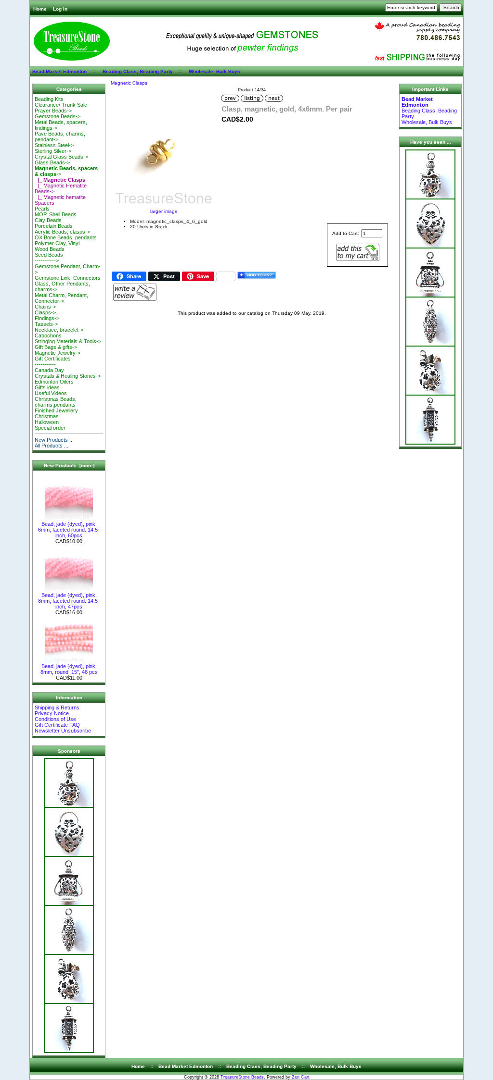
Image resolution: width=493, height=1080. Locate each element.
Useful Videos (51, 393)
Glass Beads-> (52, 162)
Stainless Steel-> (54, 145)
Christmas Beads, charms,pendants (56, 402)
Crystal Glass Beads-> (61, 157)
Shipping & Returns (57, 707)
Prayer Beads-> (53, 110)
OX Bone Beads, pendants (66, 237)
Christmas (47, 416)
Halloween (47, 422)
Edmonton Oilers (54, 382)
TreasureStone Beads (242, 1077)
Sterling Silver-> (53, 151)
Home (40, 9)
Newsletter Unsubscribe (63, 730)
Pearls (42, 208)
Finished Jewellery (56, 410)
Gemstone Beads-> (57, 116)
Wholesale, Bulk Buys (214, 71)
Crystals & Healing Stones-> (68, 376)
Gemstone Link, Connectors (68, 278)
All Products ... (51, 445)
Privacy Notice (52, 713)
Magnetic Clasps (129, 83)
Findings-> (47, 318)
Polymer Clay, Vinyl (57, 243)
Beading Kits (49, 99)
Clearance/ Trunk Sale (61, 105)
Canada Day (49, 370)
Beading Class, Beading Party (138, 71)
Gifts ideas (47, 387)
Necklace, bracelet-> (59, 330)
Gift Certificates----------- (53, 361)
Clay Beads (48, 220)
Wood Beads (50, 249)
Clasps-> (45, 312)
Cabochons (48, 335)
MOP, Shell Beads (56, 214)
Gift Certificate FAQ (57, 725)
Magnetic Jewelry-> (57, 353)
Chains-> (45, 307)
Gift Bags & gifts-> (56, 347)
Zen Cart (301, 1077)
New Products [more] (69, 465)
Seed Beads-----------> (49, 257)
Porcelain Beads (54, 226)
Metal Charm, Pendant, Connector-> (61, 298)
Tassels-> (46, 324)
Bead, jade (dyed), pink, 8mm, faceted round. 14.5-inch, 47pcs (69, 600)
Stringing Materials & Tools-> (68, 341)
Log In (60, 9)
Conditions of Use (55, 719)
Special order (50, 428)
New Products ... (54, 440)
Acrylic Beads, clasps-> (62, 232)
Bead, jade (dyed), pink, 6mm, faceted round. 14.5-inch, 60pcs (69, 529)
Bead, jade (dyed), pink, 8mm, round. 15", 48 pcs (69, 669)
